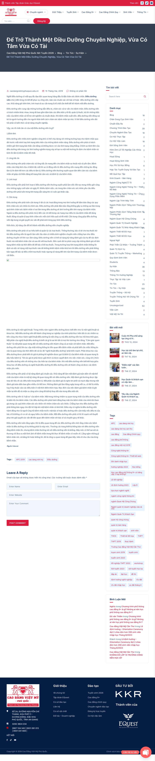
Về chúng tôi (59, 693)
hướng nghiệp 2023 (119, 467)
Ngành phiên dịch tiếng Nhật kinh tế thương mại (127, 213)
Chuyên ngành (36, 12)
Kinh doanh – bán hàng (120, 178)
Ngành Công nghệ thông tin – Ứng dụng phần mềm (126, 195)
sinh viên (135, 530)
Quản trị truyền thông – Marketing (126, 253)
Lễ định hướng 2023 (119, 485)
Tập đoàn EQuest (61, 697)
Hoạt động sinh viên (119, 161)
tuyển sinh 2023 (118, 558)
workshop (138, 563)
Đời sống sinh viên (118, 145)
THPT (140, 536)
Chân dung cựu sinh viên (121, 119)
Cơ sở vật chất (60, 711)
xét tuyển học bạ (135, 569)
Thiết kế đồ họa (127, 536)
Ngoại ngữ (115, 240)
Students (114, 262)
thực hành (129, 541)
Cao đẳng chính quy (108, 12)
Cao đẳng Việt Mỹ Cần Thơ (122, 626)
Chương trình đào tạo (120, 128)
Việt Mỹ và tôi (116, 314)
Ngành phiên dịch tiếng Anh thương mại (126, 206)
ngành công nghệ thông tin (122, 496)
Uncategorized (116, 305)
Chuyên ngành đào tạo (121, 132)
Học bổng (136, 467)
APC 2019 (20, 459)
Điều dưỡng (52, 459)
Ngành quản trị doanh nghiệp (124, 223)
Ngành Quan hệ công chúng (123, 218)
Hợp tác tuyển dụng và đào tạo (125, 169)
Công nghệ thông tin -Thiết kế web (126, 456)
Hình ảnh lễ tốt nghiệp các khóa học (125, 151)
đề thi (133, 574)
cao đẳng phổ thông (119, 440)
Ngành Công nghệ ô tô (121, 182)
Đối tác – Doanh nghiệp (64, 716)
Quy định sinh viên (118, 257)
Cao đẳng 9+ (88, 12)
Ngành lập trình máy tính (122, 200)
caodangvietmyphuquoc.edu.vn (24, 91)
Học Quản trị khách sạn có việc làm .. (132, 380)
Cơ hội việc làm (117, 141)
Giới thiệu (57, 12)
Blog (112, 115)
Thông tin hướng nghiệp (121, 275)
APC (113, 423)
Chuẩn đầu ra (116, 123)
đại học (124, 574)
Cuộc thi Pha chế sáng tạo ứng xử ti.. (132, 337)
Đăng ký (42, 21)
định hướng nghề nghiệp (121, 579)
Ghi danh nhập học (119, 461)
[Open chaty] (145, 752)
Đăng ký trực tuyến (96, 711)
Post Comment (18, 523)
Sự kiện (113, 266)
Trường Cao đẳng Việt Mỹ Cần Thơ (126, 547)
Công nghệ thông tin (120, 450)
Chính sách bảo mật (115, 751)
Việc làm (114, 310)
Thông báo (115, 271)
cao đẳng (115, 434)
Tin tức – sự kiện (118, 288)
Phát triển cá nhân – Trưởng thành (126, 244)
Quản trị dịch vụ (117, 249)
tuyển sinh (133, 552)
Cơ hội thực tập (117, 136)
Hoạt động (115, 156)
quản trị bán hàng (118, 525)
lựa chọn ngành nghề (120, 490)
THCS (113, 536)
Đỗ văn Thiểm (116, 616)
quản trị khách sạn (119, 530)
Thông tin (141, 12)
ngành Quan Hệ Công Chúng (123, 501)
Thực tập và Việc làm (120, 279)
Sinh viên (127, 12)
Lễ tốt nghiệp (116, 480)
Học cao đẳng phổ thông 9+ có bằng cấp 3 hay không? (126, 473)
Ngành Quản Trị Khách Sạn (122, 514)
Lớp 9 (135, 485)
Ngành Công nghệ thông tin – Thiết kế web (126, 188)
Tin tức (113, 283)
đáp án (114, 574)
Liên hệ (56, 706)
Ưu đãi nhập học (118, 585)
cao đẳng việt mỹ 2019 (120, 445)
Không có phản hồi (78, 91)
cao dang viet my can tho (121, 429)
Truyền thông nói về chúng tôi (124, 296)
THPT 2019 (116, 541)
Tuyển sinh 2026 (95, 693)
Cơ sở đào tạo (59, 702)
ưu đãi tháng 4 (135, 585)
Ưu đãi (139, 579)
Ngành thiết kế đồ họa (120, 231)
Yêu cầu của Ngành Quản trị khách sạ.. (131, 395)
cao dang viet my (36, 459)
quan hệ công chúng (120, 519)
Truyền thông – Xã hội (120, 292)
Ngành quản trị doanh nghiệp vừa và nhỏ (126, 508)
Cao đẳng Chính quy (131, 434)
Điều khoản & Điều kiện (138, 751)
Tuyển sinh (72, 12)
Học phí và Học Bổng (119, 165)
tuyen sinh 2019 (118, 552)
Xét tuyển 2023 (117, 569)
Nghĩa (112, 606)
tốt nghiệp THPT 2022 (120, 563)
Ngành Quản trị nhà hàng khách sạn (127, 227)
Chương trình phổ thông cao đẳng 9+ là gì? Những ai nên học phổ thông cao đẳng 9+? (127, 609)
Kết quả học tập (117, 174)
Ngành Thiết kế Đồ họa (120, 236)
